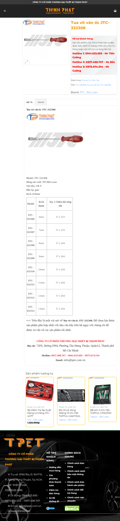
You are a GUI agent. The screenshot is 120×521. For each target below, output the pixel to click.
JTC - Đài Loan (89, 92)
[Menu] (4, 11)
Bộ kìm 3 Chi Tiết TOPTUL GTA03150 (100, 412)
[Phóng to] (26, 62)
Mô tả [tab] (29, 102)
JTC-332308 (80, 85)
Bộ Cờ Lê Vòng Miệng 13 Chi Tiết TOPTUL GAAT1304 (69, 413)
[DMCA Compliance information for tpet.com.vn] (72, 508)
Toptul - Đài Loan (68, 419)
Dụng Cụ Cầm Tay (90, 80)
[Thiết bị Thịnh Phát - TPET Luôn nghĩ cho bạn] (60, 11)
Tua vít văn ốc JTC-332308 (99, 85)
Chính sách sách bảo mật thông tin (76, 474)
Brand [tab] (41, 102)
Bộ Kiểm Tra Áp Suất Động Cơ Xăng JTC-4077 (39, 413)
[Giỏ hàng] (115, 11)
